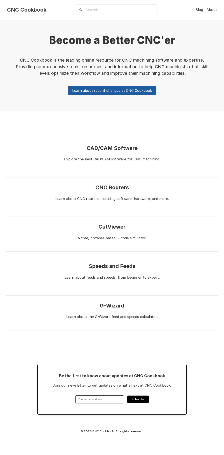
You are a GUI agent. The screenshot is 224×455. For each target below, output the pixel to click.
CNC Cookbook (26, 10)
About (211, 9)
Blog (199, 9)
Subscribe (138, 399)
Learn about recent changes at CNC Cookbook (112, 90)
